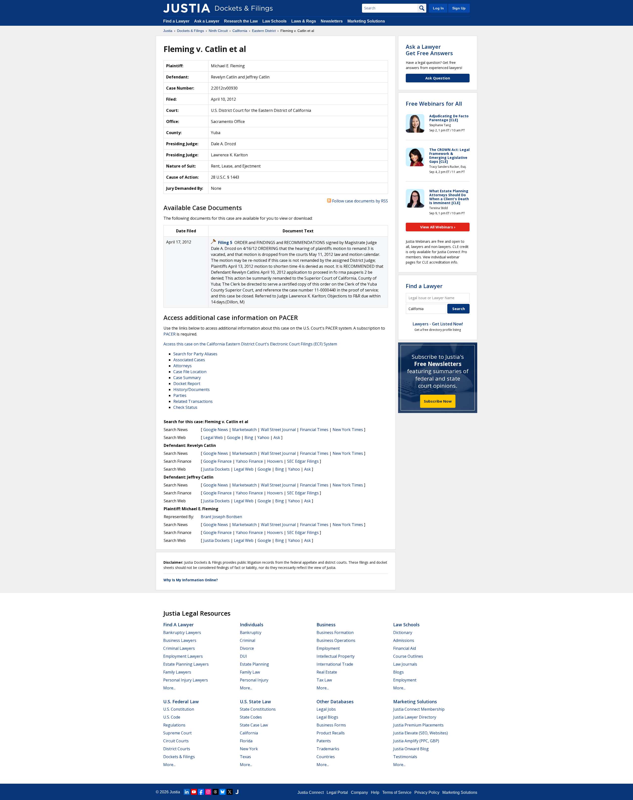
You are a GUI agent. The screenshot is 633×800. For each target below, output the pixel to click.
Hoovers (275, 461)
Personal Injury (254, 680)
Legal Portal (337, 792)
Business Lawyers (179, 640)
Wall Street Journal (278, 429)
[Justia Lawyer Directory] (237, 792)
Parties (179, 395)
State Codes (251, 717)
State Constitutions (258, 709)
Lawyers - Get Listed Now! (438, 324)
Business (326, 625)
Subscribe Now (438, 401)
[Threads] (215, 792)
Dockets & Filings (179, 756)
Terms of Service (396, 792)
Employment (328, 648)
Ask (276, 437)
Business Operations (335, 640)
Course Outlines (408, 656)
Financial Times (314, 429)
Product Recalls (330, 733)
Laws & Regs (303, 21)
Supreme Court (177, 733)
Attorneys (182, 365)
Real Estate (326, 672)
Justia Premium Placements (418, 725)
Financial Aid (404, 648)
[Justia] (186, 8)
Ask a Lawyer (207, 21)
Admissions (403, 640)
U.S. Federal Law (181, 701)
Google (233, 437)
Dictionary (402, 632)
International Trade (334, 664)
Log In (438, 8)
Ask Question (437, 77)
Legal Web (213, 437)
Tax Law (324, 680)
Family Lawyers (177, 672)
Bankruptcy (250, 632)
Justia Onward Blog (411, 749)
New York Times (348, 429)
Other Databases (335, 701)
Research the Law (241, 21)
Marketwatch (244, 429)
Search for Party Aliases (195, 354)
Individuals (251, 625)
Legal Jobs (326, 709)
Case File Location (189, 371)
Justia (175, 792)
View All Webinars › (437, 226)
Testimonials (405, 756)
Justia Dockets (216, 469)
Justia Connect (310, 792)
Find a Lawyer (176, 21)
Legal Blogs (327, 717)
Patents (323, 741)
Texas (245, 756)
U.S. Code (171, 717)
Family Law (250, 672)
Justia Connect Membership (419, 709)
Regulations (174, 725)
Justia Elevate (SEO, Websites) (420, 733)
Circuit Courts (176, 741)
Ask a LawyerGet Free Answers (429, 50)
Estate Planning (254, 664)
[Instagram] (208, 792)
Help (375, 792)
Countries (325, 756)
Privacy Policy (426, 792)
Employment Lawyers (183, 656)
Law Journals (405, 664)
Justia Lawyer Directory (414, 717)
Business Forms (331, 725)
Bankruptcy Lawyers (182, 632)
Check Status (185, 407)
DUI (243, 656)
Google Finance (217, 461)
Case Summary (187, 377)
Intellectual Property (335, 656)
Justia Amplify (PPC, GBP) (416, 741)
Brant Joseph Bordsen (221, 516)
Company (359, 792)
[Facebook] (201, 792)
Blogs (398, 672)
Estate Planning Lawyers (186, 664)
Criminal (247, 640)
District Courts (176, 749)
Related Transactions (193, 401)
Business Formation (335, 632)
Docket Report (186, 383)
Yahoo (263, 437)
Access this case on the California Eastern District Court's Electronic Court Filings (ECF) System (250, 344)
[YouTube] (194, 792)
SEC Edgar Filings (303, 461)
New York (249, 749)
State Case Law (254, 725)
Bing (249, 437)
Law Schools (274, 21)
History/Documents (191, 389)
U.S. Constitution (178, 709)
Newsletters (332, 21)
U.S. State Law (255, 701)
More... (169, 688)
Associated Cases (189, 360)
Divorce (247, 648)
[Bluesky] (223, 792)
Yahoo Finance (249, 461)
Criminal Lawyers (179, 648)
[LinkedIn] (187, 792)
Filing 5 (225, 242)
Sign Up (459, 8)
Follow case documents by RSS (359, 201)
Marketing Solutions (366, 21)
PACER (169, 334)
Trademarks (327, 749)
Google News (215, 429)
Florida (246, 741)
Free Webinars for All (434, 103)
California (249, 733)
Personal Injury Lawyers (185, 680)
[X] (230, 792)
